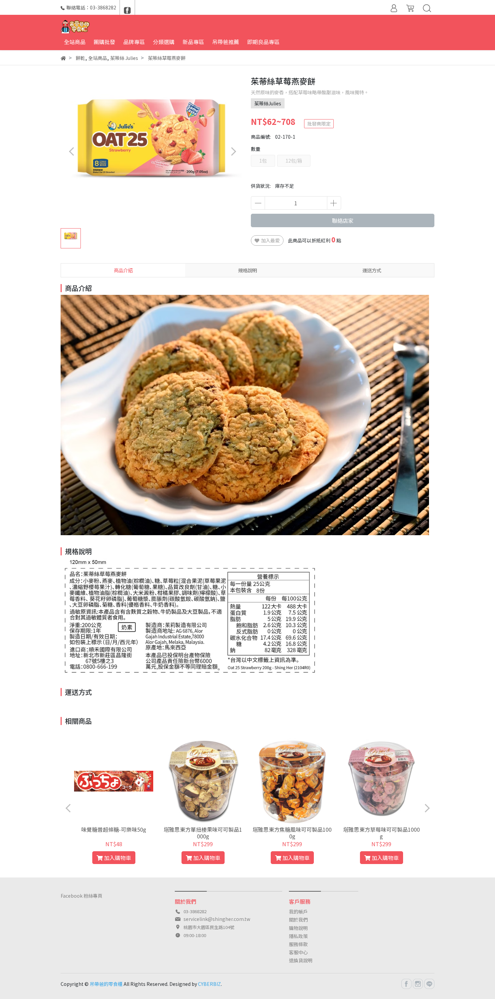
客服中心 (298, 952)
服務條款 (298, 944)
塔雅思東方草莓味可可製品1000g (381, 832)
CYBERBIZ (209, 983)
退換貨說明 (300, 960)
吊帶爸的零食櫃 (106, 983)
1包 (263, 160)
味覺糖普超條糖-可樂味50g (113, 829)
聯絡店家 (343, 220)
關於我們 (298, 919)
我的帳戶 (298, 911)
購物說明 (298, 928)
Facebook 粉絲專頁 (81, 895)
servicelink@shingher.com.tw (217, 919)
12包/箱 (294, 160)
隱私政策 (298, 936)
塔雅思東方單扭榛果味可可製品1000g (203, 832)
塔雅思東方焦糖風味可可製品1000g (292, 832)
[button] (233, 151)
